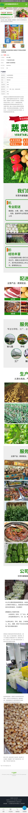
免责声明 (14, 803)
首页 (6, 19)
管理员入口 (18, 803)
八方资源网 (10, 803)
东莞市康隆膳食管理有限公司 (11, 801)
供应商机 (9, 19)
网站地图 (23, 803)
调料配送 (14, 19)
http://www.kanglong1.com (6, 765)
